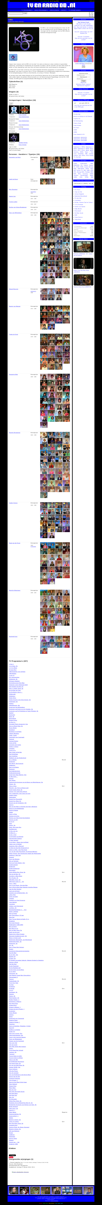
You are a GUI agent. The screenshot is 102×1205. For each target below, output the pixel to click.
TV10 (87, 155)
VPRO (86, 177)
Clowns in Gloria (13, 746)
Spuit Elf (11, 1027)
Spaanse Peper (13, 1020)
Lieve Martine (13, 902)
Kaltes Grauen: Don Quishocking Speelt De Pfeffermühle (25, 853)
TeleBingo (12, 1134)
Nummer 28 (12, 956)
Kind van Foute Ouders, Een (17, 862)
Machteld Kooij (13, 636)
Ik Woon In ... (13, 832)
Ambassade (12, 694)
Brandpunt (12, 729)
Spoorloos (12, 1024)
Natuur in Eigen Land (15, 937)
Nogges (11, 949)
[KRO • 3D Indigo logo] (24, 39)
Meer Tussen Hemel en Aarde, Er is (19, 919)
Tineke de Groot (13, 334)
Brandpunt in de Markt (15, 731)
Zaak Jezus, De (13, 1108)
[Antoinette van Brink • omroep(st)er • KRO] (43, 159)
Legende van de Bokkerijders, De (18, 892)
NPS (85, 170)
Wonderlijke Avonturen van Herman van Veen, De (22, 1104)
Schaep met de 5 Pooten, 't (16, 1009)
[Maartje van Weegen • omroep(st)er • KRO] (43, 308)
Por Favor (77, 189)
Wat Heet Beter (13, 1093)
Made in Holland (13, 911)
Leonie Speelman (80, 63)
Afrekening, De (13, 679)
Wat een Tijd (12, 1089)
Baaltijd (11, 713)
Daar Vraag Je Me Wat (15, 752)
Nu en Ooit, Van (13, 954)
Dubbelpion (12, 765)
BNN (92, 163)
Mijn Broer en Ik (13, 928)
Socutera (85, 173)
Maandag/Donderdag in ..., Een (17, 909)
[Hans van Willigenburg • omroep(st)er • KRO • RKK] (43, 245)
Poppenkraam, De (14, 981)
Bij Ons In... (12, 722)
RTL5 (75, 150)
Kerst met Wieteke (14, 859)
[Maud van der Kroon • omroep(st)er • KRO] (43, 545)
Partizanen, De (13, 973)
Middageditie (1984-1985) (16, 924)
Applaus (11, 703)
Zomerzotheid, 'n (13, 1116)
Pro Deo (11, 984)
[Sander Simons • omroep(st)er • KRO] (51, 505)
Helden (11, 812)
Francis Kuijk (77, 123)
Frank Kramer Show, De (15, 789)
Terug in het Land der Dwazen (17, 1037)
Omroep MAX (80, 172)
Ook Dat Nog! (13, 964)
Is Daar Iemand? (13, 840)
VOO (81, 177)
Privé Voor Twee (13, 982)
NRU (88, 170)
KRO (75, 168)
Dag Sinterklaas (13, 754)
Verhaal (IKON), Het (14, 1067)
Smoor (11, 1016)
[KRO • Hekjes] (14, 109)
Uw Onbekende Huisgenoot (16, 1061)
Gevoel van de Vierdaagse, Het (18, 802)
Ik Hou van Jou (13, 831)
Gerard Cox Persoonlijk (15, 799)
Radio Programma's (41, 10)
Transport (11, 1054)
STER (75, 130)
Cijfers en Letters (14, 1121)
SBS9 (81, 152)
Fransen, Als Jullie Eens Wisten (18, 791)
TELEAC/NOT (84, 175)
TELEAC (76, 175)
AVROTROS (83, 163)
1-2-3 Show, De (13, 666)
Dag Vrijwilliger (13, 756)
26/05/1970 (33, 291)
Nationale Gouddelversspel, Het (18, 936)
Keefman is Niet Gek (15, 855)
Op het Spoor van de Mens (16, 969)
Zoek (25, 13)
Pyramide (11, 988)
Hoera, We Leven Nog (15, 827)
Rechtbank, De (13, 992)
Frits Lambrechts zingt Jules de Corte (19, 793)
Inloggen (84, 80)
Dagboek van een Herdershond (17, 757)
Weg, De (11, 1097)
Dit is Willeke (13, 759)
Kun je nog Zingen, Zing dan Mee (18, 885)
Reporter (11, 994)
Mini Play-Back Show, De (16, 1123)
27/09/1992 (33, 546)
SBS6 (87, 150)
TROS (91, 175)
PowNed (87, 172)
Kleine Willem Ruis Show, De (17, 872)
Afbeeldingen (54, 10)
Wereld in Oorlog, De (15, 1119)
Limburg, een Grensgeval (16, 906)
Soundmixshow (13, 1125)
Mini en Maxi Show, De (15, 930)
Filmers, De (12, 784)
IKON (77, 167)
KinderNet (81, 153)
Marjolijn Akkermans (14, 590)
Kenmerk (11, 857)
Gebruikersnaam (83, 73)
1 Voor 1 (11, 664)
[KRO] (13, 57)
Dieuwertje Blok (13, 374)
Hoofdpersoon (13, 829)
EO (81, 165)
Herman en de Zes (14, 816)
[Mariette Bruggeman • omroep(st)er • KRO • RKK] (58, 441)
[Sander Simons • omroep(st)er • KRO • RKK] (43, 505)
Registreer (83, 82)
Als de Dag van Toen (15, 690)
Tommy (11, 1048)
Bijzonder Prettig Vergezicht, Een (18, 724)
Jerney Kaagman (79, 194)
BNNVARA (76, 165)
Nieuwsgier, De (13, 943)
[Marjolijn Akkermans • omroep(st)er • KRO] (43, 593)
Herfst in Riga (13, 814)
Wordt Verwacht (13, 1106)
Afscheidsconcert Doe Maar (17, 683)
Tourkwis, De (12, 1052)
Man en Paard (13, 913)
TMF (86, 153)
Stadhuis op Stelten (14, 1029)
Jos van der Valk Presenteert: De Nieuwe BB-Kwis (23, 851)
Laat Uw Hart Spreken (15, 889)
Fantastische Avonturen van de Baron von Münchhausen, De (26, 782)
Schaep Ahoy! (13, 1005)
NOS (92, 168)
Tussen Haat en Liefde (15, 1056)
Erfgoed (11, 778)
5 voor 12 (11, 675)
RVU (79, 173)
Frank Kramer (77, 125)
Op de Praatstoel (14, 966)
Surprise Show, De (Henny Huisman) (19, 1127)
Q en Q (11, 990)
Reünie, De (12, 996)
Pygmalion (12, 986)
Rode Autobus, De (14, 997)
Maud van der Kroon (14, 543)
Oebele (11, 1117)
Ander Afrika (12, 698)
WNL (92, 177)
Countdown (78, 200)
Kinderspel (12, 866)
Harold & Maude (13, 810)
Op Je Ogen (12, 971)
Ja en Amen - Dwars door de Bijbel (18, 842)
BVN (83, 155)
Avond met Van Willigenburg (17, 707)
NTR (92, 170)
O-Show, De (12, 958)
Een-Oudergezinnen (14, 771)
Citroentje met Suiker (15, 744)
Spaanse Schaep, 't (14, 1022)
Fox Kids (78, 157)
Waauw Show (12, 1086)
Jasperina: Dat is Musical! (16, 846)
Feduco (86, 165)
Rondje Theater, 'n (14, 999)
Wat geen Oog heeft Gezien (17, 1091)
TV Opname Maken (74, 10)
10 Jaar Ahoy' (13, 669)
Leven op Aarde (13, 896)
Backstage (12, 714)
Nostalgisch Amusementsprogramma (19, 951)
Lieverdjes (12, 904)
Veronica (76, 152)
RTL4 (91, 148)
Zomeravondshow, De (15, 1114)
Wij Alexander (13, 1099)
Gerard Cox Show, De (15, 801)
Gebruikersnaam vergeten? (83, 84)
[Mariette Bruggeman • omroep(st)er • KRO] (43, 435)
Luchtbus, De (12, 907)
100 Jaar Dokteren (14, 1131)
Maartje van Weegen (14, 306)
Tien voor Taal (13, 1042)
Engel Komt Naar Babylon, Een (17, 774)
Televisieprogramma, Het (16, 1035)
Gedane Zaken (13, 795)
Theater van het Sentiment (16, 1041)
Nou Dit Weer (12, 952)
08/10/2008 (77, 140)
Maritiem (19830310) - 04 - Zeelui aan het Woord (83, 254)
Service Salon (13, 1138)
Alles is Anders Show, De (16, 688)
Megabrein (12, 921)
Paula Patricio (79, 217)
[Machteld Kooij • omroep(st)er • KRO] (43, 639)
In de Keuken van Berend (16, 836)
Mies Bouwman (13, 189)
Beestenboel (12, 718)
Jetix (80, 155)
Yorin (75, 153)
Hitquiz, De (12, 825)
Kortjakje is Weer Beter (15, 876)
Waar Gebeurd (13, 1084)
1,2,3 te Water (13, 668)
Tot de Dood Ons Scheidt (16, 1050)
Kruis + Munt (12, 883)
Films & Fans (13, 786)
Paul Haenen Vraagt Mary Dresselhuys (20, 975)
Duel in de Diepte (14, 767)
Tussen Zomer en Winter (16, 1057)
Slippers (11, 1014)
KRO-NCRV (81, 168)
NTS (75, 172)
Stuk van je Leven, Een (15, 1033)
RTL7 (79, 150)
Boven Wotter (13, 728)
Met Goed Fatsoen (14, 922)
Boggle (11, 1132)
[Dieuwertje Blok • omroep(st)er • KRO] (43, 377)
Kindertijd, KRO (13, 1144)
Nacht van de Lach (14, 932)
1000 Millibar (12, 673)
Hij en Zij (11, 821)
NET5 (91, 150)
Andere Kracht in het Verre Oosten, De (20, 699)
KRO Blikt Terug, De (14, 879)
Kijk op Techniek (13, 861)
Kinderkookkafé (13, 864)
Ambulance (12, 696)
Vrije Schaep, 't (13, 1080)
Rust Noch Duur (13, 1003)
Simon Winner (13, 1012)
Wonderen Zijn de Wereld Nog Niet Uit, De (21, 1102)
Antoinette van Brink (15, 157)
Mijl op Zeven (13, 926)
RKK (92, 172)
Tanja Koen (78, 219)
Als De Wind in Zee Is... (16, 692)
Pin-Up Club (78, 198)
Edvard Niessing (13, 289)
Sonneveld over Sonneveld (16, 1018)
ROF (75, 173)
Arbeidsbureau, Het (14, 705)
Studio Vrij (12, 1031)
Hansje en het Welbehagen (16, 808)
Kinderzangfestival (14, 868)
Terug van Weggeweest (15, 1039)
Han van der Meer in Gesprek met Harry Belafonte (23, 806)
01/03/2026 (77, 137)
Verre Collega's (13, 1069)
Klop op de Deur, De (14, 874)
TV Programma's (27, 10)
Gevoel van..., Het (14, 1142)
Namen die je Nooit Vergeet (16, 934)
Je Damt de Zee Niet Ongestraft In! (19, 847)
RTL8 (83, 150)
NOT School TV (78, 170)
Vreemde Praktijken (14, 1078)
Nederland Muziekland (81, 196)
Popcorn (11, 979)
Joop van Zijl (78, 191)
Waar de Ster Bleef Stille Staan (18, 1082)
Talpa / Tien (89, 152)
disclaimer (52, 1203)
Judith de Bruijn (13, 179)
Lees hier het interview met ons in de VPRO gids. (83, 106)
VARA (75, 177)
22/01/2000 (84, 140)
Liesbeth (11, 898)
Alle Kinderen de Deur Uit (16, 686)
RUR (76, 215)
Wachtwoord (83, 77)
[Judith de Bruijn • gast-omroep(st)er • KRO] (43, 181)
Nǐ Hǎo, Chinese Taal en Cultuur (84, 202)
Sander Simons (13, 503)
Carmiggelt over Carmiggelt (16, 737)
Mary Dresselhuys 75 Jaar (16, 915)
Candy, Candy (13, 735)
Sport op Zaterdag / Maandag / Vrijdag (20, 1026)
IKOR (81, 167)
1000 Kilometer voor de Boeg (17, 671)
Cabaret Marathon (14, 733)
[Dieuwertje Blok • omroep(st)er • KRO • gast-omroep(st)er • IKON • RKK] (58, 419)
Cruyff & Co (12, 750)
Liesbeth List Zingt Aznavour (17, 900)
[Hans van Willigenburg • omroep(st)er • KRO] (43, 215)
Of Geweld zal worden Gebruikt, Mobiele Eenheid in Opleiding (26, 960)
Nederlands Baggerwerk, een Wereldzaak (20, 939)
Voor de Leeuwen (14, 1072)
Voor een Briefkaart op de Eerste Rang (20, 1074)
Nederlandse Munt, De (15, 941)
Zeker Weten (12, 1112)
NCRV (83, 65)
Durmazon (12, 769)
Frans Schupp (22, 114)
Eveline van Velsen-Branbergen (18, 207)
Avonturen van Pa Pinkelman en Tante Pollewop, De (23, 711)
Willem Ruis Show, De (15, 1101)
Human (91, 165)
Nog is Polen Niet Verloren (16, 947)
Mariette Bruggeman (14, 432)
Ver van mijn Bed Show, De (16, 1065)
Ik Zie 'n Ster (12, 834)
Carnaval (11, 739)
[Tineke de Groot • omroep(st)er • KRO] (43, 337)
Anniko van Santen (80, 206)
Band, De (11, 716)
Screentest (12, 1011)
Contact (64, 10)
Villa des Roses (13, 1071)
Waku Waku (12, 1087)
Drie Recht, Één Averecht (16, 763)
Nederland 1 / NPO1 (79, 147)
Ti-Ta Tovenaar (79, 204)
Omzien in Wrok (13, 962)
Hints (10, 823)
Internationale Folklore (15, 838)
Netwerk (11, 1140)
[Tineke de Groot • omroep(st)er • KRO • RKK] (58, 337)
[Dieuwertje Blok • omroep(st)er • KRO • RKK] (51, 383)
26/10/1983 (84, 139)
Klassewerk (12, 870)
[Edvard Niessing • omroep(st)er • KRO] (43, 291)
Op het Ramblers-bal (15, 967)
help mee (45, 1203)
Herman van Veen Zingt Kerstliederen (19, 817)
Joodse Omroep (88, 167)
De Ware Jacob (79, 213)
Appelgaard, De (13, 701)
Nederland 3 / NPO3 (83, 148)
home (40, 1203)
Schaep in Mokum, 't (15, 1007)
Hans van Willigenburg (15, 212)
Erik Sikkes (12, 780)
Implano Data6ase (52, 1200)
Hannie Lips (12, 196)
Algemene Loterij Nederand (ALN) (18, 684)
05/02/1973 (84, 137)
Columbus (12, 748)
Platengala (12, 1136)
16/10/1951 (33, 191)
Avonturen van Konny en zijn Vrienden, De (21, 709)
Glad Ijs (11, 804)
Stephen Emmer (23, 142)
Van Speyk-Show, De (15, 1063)
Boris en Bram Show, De (16, 726)
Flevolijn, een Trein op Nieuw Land (18, 787)
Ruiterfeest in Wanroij (15, 1001)
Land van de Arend (14, 891)
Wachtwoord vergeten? (83, 85)
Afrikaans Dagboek (14, 681)
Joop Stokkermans (24, 116)
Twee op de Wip (13, 1059)
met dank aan (59, 1203)
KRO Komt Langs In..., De (16, 881)
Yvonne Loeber (13, 201)
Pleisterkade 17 (13, 977)
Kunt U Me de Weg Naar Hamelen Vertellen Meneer (23, 887)
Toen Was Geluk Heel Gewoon (17, 1046)
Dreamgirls (12, 761)
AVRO (75, 132)
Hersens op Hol (13, 819)
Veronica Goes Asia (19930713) (82, 287)
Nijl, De (11, 945)
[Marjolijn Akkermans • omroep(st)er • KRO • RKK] (58, 605)
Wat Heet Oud (13, 1095)
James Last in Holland (15, 844)
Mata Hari (12, 917)
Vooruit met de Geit (14, 1076)
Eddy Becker (78, 208)
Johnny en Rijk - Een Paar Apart (18, 849)
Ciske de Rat (12, 743)
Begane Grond (13, 720)
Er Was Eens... (13, 776)
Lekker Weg (12, 894)
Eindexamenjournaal (14, 772)
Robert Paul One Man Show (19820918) (81, 271)
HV (74, 167)
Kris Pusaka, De (13, 877)
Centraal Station (13, 741)
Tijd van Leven (13, 1044)
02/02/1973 (77, 139)
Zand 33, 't (12, 1110)
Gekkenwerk (12, 797)
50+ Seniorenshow (14, 677)
